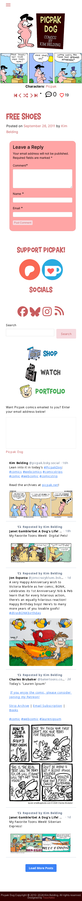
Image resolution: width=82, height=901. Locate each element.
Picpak (51, 86)
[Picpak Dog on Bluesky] (35, 309)
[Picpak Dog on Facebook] (22, 309)
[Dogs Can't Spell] (15, 95)
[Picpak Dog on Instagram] (47, 309)
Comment (19, 165)
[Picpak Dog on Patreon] (29, 269)
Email (16, 208)
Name (17, 193)
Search (11, 325)
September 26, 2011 (39, 126)
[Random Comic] (25, 95)
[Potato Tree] (31, 95)
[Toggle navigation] (8, 5)
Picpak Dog (14, 452)
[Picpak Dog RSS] (59, 309)
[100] (20, 95)
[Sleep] (35, 95)
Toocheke (49, 897)
